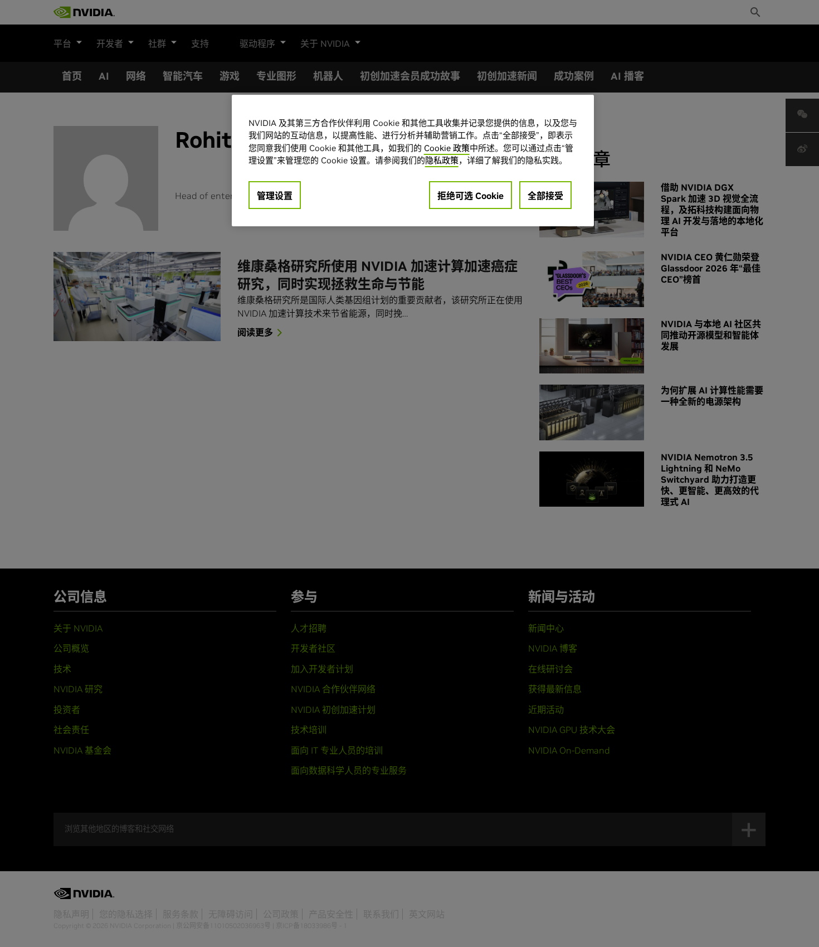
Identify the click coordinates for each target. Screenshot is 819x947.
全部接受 (545, 195)
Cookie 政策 (447, 148)
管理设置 (274, 195)
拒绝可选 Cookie (470, 195)
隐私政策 (442, 160)
